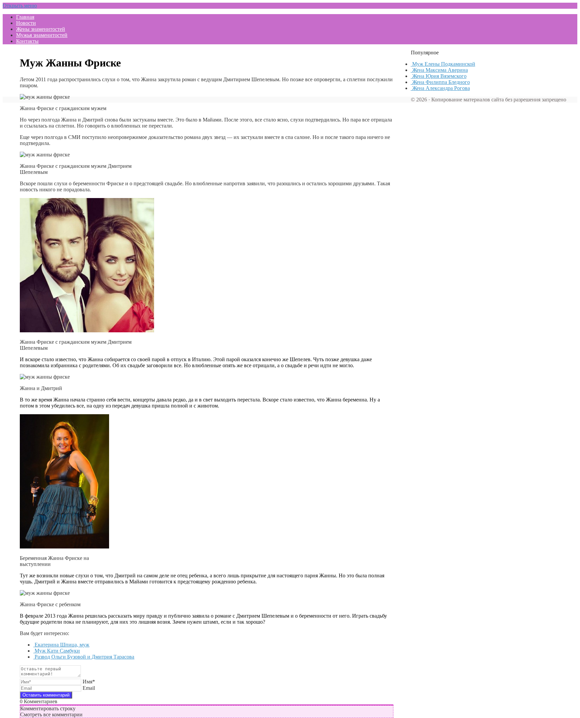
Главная (25, 17)
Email (89, 688)
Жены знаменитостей (40, 29)
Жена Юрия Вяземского (439, 76)
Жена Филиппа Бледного (440, 82)
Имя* (89, 681)
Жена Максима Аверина (439, 70)
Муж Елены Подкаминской (443, 64)
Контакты (27, 41)
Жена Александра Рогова (440, 88)
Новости (26, 23)
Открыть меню (20, 5)
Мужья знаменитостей (41, 35)
